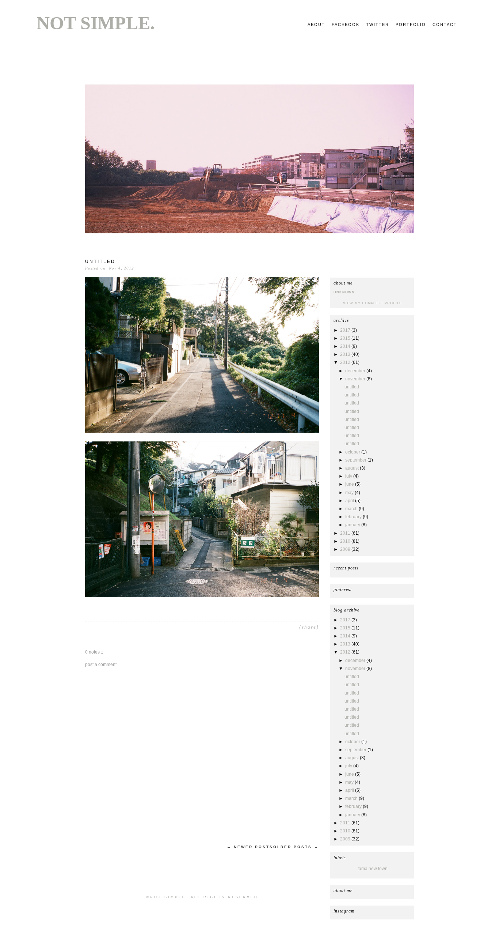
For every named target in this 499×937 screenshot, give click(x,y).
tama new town (373, 868)
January (353, 524)
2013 (345, 354)
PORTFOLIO (411, 24)
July (349, 476)
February (354, 516)
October (353, 452)
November (355, 378)
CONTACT (445, 24)
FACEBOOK (345, 24)
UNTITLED (351, 387)
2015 (345, 338)
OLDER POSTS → (296, 847)
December (355, 370)
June (350, 484)
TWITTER (377, 24)
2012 (345, 362)
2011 (345, 533)
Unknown (344, 292)
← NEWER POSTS (250, 847)
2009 (345, 549)
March (352, 508)
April (350, 500)
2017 (345, 330)
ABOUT (316, 24)
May (350, 492)
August (352, 468)
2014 (345, 346)
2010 (345, 541)
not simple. (96, 23)
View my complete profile (372, 303)
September (356, 460)
